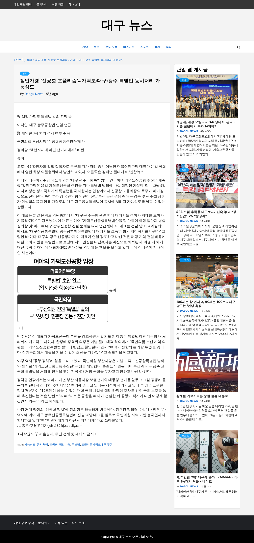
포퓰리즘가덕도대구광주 (96, 444)
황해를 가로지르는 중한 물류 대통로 (202, 396)
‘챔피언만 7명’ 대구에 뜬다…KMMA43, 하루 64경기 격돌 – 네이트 (207, 479)
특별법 (76, 444)
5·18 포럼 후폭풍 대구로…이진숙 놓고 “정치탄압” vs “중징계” (206, 214)
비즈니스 (128, 47)
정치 (157, 47)
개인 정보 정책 (23, 4)
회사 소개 (74, 4)
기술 (85, 47)
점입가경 (64, 444)
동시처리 (42, 444)
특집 (169, 47)
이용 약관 (58, 4)
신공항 (53, 444)
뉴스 (96, 47)
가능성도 (30, 444)
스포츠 (144, 47)
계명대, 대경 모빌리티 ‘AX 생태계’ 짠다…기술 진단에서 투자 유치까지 (205, 124)
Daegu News (34, 93)
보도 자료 (111, 47)
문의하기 (41, 4)
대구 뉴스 (127, 25)
